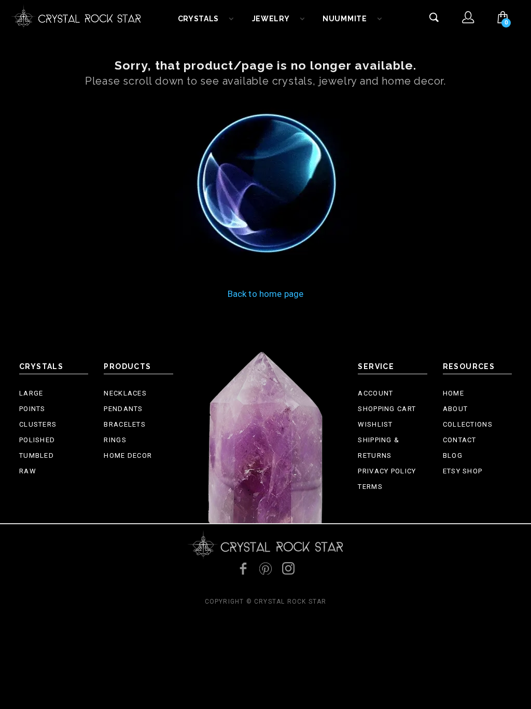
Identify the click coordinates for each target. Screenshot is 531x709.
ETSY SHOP (463, 471)
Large (31, 393)
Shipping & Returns (378, 447)
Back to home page (266, 294)
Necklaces (125, 393)
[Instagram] (288, 568)
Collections (468, 424)
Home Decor (128, 455)
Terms (370, 486)
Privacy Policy (387, 471)
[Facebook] (242, 568)
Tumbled (36, 455)
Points (32, 409)
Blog (453, 455)
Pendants (123, 409)
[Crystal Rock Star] (76, 15)
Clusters (38, 424)
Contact (460, 440)
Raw (27, 471)
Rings (115, 440)
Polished (37, 440)
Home (453, 393)
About (455, 409)
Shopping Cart (387, 409)
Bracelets (125, 424)
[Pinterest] (265, 568)
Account (375, 393)
